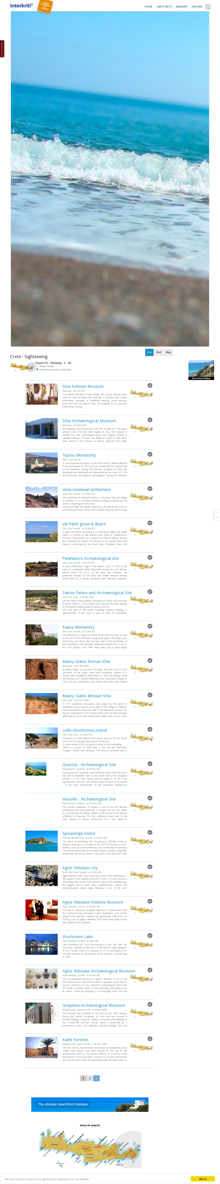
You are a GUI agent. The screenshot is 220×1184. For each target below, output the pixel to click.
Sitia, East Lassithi (78, 514)
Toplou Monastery (79, 475)
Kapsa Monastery (78, 647)
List (149, 372)
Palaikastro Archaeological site (90, 578)
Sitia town (73, 411)
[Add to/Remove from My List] (150, 405)
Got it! (203, 1179)
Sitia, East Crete (78, 617)
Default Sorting (46, 386)
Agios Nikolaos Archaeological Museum (98, 991)
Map (168, 372)
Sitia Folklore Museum (83, 406)
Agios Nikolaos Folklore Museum (92, 922)
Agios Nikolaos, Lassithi (81, 926)
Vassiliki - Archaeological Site (89, 819)
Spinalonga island (78, 853)
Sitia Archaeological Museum (89, 440)
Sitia (71, 479)
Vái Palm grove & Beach (84, 544)
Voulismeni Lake (77, 956)
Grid (158, 372)
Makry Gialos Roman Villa (86, 681)
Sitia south (75, 686)
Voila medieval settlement (86, 509)
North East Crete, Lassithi (81, 892)
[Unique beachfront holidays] (89, 1125)
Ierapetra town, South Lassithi (84, 1030)
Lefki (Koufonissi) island (84, 750)
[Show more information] (27, 430)
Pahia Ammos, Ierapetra (81, 789)
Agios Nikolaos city (80, 887)
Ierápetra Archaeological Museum (93, 1025)
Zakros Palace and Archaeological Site (97, 612)
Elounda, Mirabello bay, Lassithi (84, 858)
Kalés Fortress (75, 1059)
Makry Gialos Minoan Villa (86, 716)
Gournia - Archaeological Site (89, 784)
